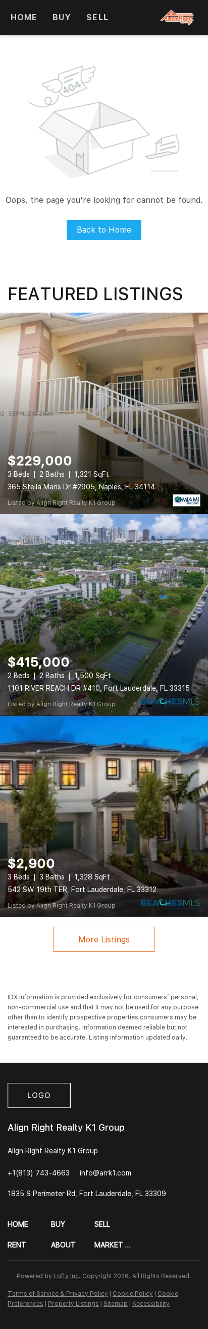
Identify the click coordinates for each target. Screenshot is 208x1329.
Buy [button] (62, 17)
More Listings (104, 939)
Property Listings (73, 1303)
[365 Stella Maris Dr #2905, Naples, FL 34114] (104, 413)
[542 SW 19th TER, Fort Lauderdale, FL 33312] (104, 816)
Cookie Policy (133, 1293)
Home (24, 17)
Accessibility (151, 1303)
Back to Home (104, 230)
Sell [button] (97, 17)
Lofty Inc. (67, 1276)
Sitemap (115, 1303)
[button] (29, 1224)
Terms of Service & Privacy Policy (58, 1293)
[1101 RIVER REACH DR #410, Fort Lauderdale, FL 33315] (104, 614)
